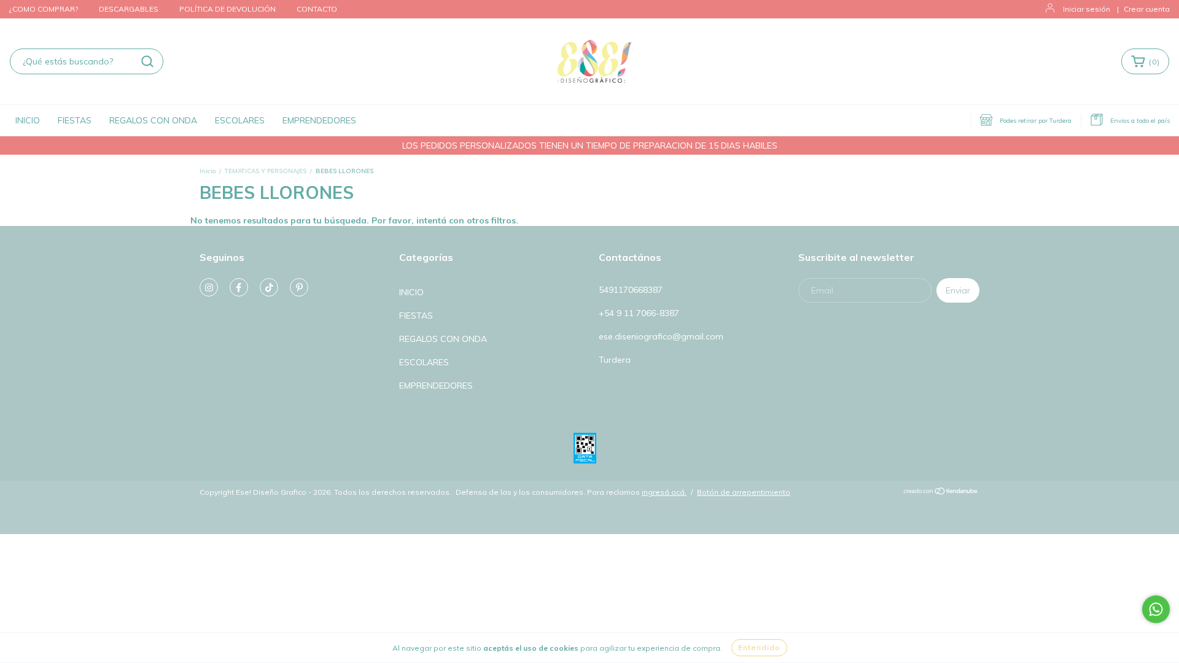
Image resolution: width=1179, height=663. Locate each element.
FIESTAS (74, 120)
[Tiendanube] (941, 492)
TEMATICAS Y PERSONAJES (265, 171)
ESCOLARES (240, 120)
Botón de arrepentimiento (743, 492)
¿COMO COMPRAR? (43, 9)
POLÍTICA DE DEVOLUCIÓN (227, 9)
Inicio (208, 171)
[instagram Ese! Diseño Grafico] (209, 287)
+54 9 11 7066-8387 (639, 313)
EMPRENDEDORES (319, 120)
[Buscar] (147, 61)
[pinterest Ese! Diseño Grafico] (299, 287)
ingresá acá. (664, 492)
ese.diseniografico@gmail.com (661, 336)
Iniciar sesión (1086, 9)
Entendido (759, 647)
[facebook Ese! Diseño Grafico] (239, 287)
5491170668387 (631, 289)
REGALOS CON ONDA (153, 120)
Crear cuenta (1147, 9)
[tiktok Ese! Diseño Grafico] (269, 287)
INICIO (27, 120)
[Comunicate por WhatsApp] (1156, 609)
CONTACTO (317, 9)
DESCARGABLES (128, 9)
